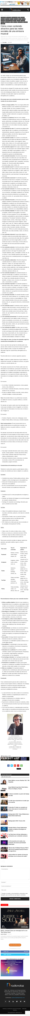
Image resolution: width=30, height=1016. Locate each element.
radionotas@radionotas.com (18, 997)
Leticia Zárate (4, 934)
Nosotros (15, 1010)
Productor (2, 22)
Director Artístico (14, 17)
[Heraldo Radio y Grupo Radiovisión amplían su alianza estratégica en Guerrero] (4, 829)
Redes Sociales (20, 22)
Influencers (7, 19)
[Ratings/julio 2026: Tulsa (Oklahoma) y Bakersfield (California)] (4, 815)
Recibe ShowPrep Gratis (15, 945)
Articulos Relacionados (7, 774)
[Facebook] (5, 1001)
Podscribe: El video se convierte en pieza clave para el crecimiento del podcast (17, 809)
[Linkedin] (13, 1001)
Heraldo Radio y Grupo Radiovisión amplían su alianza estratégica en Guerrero (17, 829)
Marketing (16, 19)
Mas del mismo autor (6, 776)
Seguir (26, 954)
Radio (11, 22)
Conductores (9, 17)
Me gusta (26, 951)
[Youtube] (24, 1001)
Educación (22, 17)
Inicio (2, 15)
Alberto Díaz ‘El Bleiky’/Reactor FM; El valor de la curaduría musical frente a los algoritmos (18, 849)
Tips (1, 23)
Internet (11, 19)
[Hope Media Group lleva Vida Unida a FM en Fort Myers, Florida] (4, 788)
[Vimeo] (20, 1001)
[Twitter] (16, 1001)
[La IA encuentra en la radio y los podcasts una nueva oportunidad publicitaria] (4, 842)
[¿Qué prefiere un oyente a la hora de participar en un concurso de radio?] (4, 856)
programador (7, 22)
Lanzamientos (3, 928)
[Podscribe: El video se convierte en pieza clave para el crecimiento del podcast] (4, 809)
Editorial (2, 797)
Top (4, 23)
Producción (23, 20)
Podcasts (18, 20)
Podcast (15, 20)
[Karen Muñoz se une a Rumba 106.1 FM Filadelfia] (4, 782)
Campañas (3, 857)
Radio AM (15, 22)
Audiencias (3, 803)
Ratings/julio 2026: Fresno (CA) (16, 821)
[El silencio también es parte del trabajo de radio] (4, 795)
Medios (20, 19)
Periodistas (3, 20)
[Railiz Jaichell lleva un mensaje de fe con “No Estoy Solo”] (15, 918)
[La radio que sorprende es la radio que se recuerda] (4, 802)
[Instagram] (9, 1001)
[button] (28, 10)
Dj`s (19, 17)
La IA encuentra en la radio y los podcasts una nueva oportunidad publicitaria (17, 842)
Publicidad (24, 1008)
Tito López (4, 42)
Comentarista (3, 17)
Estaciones (2, 19)
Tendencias (25, 22)
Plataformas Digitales (9, 20)
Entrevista (3, 851)
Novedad (23, 19)
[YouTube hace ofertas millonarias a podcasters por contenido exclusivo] (4, 836)
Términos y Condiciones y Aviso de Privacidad (12, 1008)
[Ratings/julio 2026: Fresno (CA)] (4, 822)
